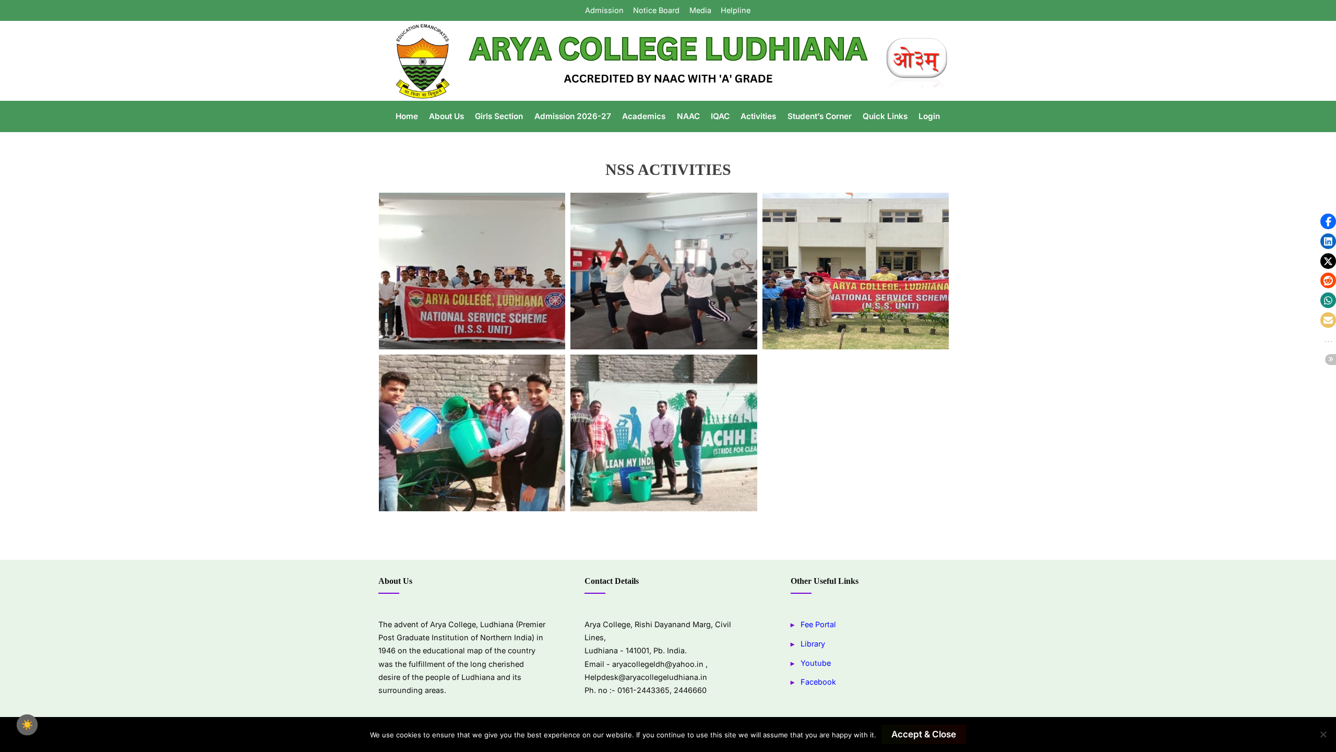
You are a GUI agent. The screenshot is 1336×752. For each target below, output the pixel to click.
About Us (446, 116)
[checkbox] (27, 724)
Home (407, 116)
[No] (1323, 734)
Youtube (816, 663)
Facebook (818, 681)
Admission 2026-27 (572, 116)
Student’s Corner (820, 116)
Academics (643, 116)
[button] (1328, 221)
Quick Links (885, 116)
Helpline (735, 10)
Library (813, 643)
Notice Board (656, 10)
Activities (758, 116)
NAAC (688, 116)
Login (929, 116)
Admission (604, 10)
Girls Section (499, 116)
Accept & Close (923, 734)
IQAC (720, 116)
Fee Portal (818, 624)
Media (700, 10)
